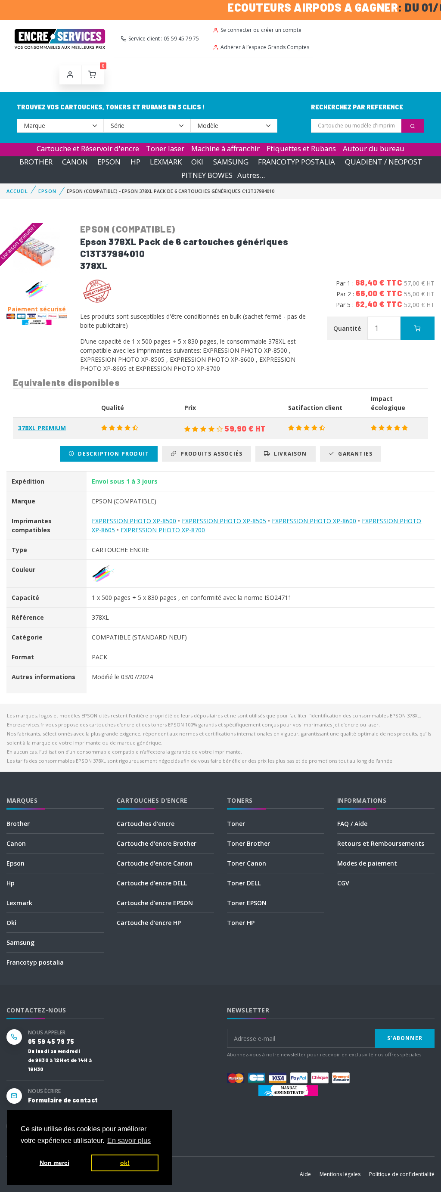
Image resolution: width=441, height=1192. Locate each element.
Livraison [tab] (288, 453)
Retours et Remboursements (380, 843)
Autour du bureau (373, 148)
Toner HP (241, 923)
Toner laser (165, 148)
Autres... (251, 175)
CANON (75, 162)
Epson (15, 863)
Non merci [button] (54, 1162)
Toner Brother (248, 843)
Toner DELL (244, 883)
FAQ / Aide (352, 824)
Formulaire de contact (63, 1100)
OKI (197, 162)
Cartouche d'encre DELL (152, 883)
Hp (10, 883)
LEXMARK (166, 162)
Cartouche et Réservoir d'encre (88, 148)
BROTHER (36, 162)
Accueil (17, 191)
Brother (18, 824)
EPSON (109, 162)
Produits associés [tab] (209, 453)
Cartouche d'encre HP (149, 923)
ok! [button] (125, 1162)
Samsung (20, 942)
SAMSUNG (230, 162)
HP (135, 162)
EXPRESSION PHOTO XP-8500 (134, 521)
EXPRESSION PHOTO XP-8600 (314, 521)
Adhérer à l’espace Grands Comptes (264, 47)
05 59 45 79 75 (51, 1041)
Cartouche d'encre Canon (155, 863)
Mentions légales (340, 1174)
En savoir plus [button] (129, 1140)
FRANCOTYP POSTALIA (296, 162)
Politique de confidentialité (402, 1174)
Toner (236, 824)
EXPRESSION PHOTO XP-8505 (224, 521)
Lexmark (19, 903)
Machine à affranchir (225, 148)
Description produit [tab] (112, 453)
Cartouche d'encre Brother (156, 843)
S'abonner (404, 1038)
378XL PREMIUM (42, 428)
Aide (305, 1174)
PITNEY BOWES (207, 175)
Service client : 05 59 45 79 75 (163, 38)
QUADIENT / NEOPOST (383, 162)
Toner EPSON (247, 903)
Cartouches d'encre (145, 824)
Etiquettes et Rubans (301, 148)
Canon (16, 843)
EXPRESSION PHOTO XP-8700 (163, 530)
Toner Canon (246, 863)
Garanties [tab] (354, 453)
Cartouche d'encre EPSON (155, 903)
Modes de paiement (367, 863)
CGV (343, 883)
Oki (11, 923)
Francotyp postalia (35, 962)
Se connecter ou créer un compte (260, 30)
